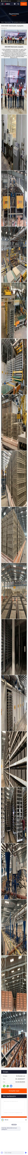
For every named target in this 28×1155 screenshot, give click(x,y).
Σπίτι (2, 22)
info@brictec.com (7, 1)
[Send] (26, 1152)
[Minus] (26, 1120)
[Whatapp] (7, 1086)
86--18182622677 (22, 1)
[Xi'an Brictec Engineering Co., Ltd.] (7, 4)
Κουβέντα (24, 3)
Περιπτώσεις (8, 22)
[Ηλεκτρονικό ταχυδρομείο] (11, 1086)
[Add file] (2, 1152)
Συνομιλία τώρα (14, 1091)
